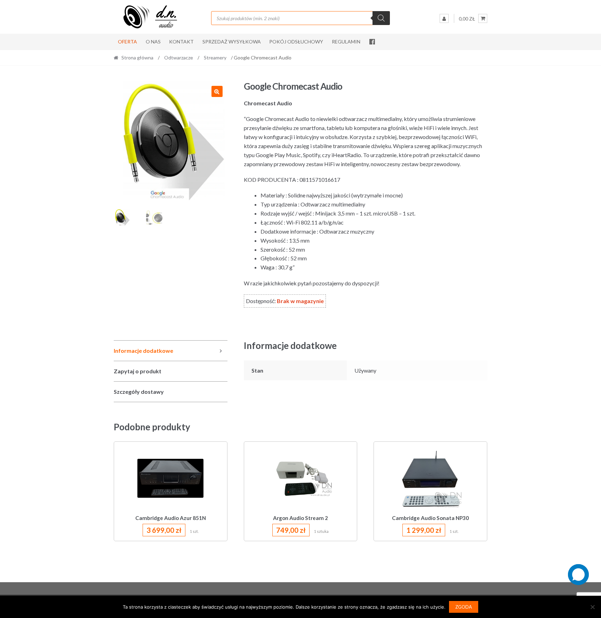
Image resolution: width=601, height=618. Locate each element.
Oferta (127, 41)
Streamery (215, 57)
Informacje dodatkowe (143, 350)
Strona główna (137, 57)
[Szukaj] (381, 18)
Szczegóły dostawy (139, 391)
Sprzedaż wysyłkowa (231, 41)
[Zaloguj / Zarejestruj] (444, 18)
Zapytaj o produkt (137, 371)
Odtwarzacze (178, 57)
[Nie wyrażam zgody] (592, 606)
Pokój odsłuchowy (296, 41)
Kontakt (181, 41)
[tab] (170, 351)
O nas (153, 41)
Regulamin (346, 41)
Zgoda (463, 607)
